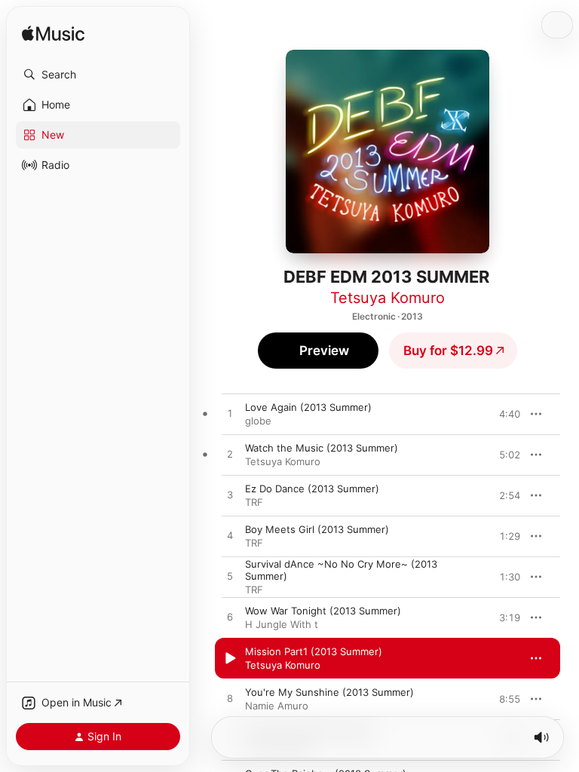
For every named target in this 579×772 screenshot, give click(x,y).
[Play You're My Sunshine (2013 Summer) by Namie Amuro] (230, 699)
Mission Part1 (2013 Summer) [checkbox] (313, 651)
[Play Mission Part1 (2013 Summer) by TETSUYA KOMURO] (230, 658)
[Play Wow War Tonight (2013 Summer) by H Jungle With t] (230, 617)
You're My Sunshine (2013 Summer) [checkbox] (329, 692)
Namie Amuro (276, 706)
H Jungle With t (281, 624)
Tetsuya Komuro (387, 298)
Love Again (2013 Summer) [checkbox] (308, 407)
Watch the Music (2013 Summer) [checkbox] (321, 448)
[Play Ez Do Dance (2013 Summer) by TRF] (230, 495)
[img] (53, 34)
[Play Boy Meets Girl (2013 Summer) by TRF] (230, 536)
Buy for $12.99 (448, 350)
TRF (254, 502)
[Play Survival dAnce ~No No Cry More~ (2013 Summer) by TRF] (230, 577)
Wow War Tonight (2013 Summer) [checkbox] (323, 611)
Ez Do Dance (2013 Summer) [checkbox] (312, 488)
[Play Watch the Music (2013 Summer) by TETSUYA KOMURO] (230, 454)
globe (258, 421)
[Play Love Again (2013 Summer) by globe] (230, 414)
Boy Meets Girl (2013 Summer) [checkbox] (317, 529)
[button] (98, 74)
